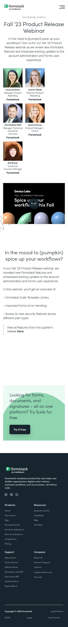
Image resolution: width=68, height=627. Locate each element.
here (20, 331)
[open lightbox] (34, 203)
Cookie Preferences (43, 572)
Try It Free (20, 429)
